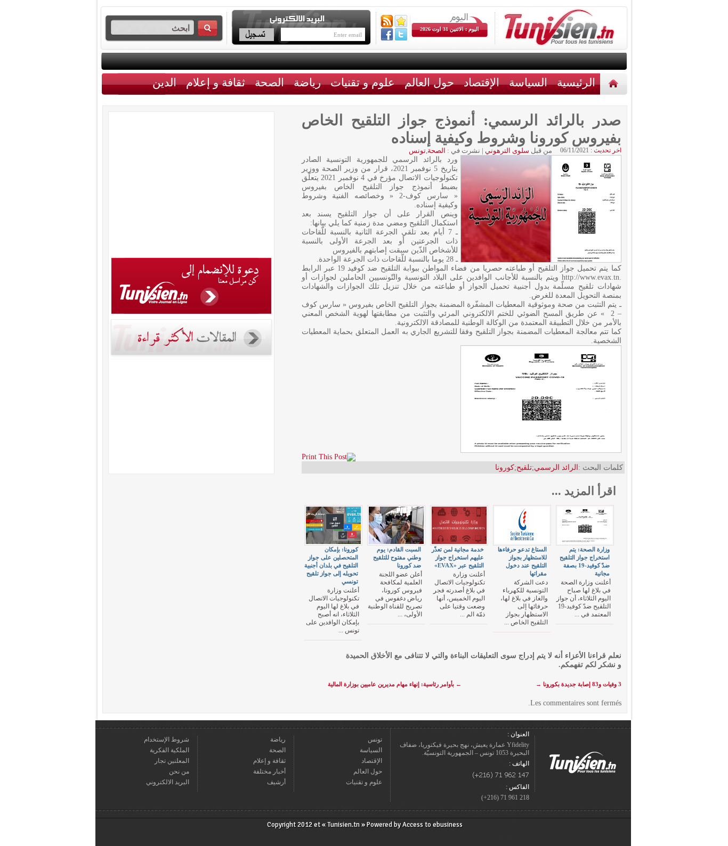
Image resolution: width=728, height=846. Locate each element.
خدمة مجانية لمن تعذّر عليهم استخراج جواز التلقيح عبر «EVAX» (458, 557)
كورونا (504, 467)
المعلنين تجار (172, 760)
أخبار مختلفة (269, 771)
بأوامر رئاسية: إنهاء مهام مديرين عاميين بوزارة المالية (395, 684)
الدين (164, 82)
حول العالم (429, 82)
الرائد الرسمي (556, 467)
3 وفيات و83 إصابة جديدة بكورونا (578, 684)
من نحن (179, 771)
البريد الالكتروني (167, 782)
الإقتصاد (481, 82)
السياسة (528, 82)
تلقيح (524, 467)
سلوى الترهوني (507, 150)
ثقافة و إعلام (215, 82)
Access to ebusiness (432, 824)
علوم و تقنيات (362, 82)
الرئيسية (614, 83)
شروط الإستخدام (166, 739)
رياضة (307, 82)
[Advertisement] (191, 186)
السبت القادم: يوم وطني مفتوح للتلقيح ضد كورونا (397, 557)
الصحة (269, 82)
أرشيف (276, 782)
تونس (417, 150)
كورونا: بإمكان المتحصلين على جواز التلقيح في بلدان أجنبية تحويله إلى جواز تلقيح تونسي (331, 565)
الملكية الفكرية (169, 750)
